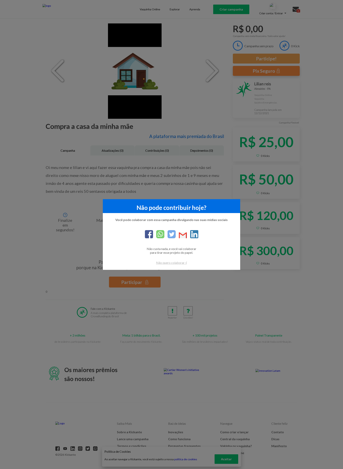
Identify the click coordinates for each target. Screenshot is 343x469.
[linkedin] (192, 234)
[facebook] (149, 234)
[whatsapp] (158, 234)
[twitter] (170, 234)
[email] (181, 235)
